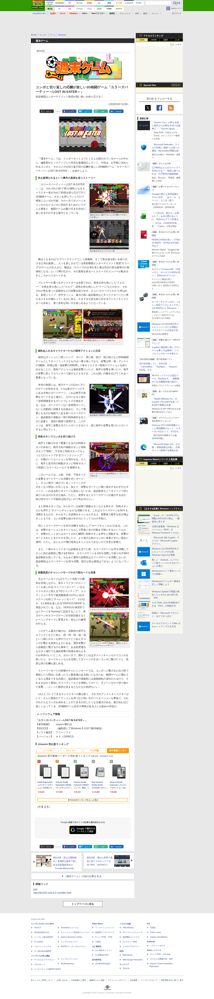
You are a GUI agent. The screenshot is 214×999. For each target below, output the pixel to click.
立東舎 (98, 942)
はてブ (87, 111)
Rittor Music (97, 924)
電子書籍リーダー (118, 750)
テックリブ (124, 964)
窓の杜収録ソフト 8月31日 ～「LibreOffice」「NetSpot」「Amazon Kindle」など (158, 366)
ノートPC (47, 750)
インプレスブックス (69, 959)
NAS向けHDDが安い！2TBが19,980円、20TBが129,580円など (166, 242)
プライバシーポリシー (117, 980)
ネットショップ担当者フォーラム (75, 932)
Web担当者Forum (41, 932)
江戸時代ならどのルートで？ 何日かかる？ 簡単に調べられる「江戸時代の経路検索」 (167, 170)
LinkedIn (118, 111)
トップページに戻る (82, 904)
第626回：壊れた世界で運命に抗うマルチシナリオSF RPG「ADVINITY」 (99, 861)
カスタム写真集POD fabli (161, 959)
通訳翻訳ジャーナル (131, 937)
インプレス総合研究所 (43, 937)
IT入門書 (94, 750)
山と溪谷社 (97, 946)
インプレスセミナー (69, 942)
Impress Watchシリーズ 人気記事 (160, 459)
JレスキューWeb (130, 942)
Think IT (37, 928)
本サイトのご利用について (42, 980)
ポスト (48, 111)
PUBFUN (151, 942)
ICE (148, 924)
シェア (71, 111)
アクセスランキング (153, 35)
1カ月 (177, 40)
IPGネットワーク (154, 950)
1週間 (165, 40)
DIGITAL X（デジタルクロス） (73, 946)
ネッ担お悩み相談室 (42, 951)
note (102, 111)
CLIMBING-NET (102, 955)
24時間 (154, 40)
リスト (57, 111)
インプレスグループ (149, 980)
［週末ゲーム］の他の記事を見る (83, 876)
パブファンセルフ (157, 946)
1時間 (141, 40)
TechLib (126, 968)
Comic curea (155, 932)
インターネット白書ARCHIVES (47, 969)
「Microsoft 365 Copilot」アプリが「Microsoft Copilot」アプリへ (165, 540)
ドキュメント (125, 13)
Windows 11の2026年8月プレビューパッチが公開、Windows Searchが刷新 (165, 551)
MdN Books (128, 955)
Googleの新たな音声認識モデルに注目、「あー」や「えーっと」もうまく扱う (166, 197)
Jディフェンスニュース (132, 932)
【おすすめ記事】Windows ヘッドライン (163, 509)
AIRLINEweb (128, 928)
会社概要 (133, 980)
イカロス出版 (125, 924)
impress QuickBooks (158, 937)
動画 (145, 13)
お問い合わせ (62, 980)
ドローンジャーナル (42, 946)
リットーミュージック (104, 928)
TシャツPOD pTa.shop (160, 954)
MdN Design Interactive (133, 960)
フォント (155, 13)
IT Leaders (38, 942)
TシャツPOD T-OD (103, 937)
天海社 (153, 928)
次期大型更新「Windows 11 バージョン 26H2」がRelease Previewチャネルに (165, 529)
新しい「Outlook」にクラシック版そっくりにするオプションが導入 (166, 562)
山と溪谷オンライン (103, 950)
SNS (137, 13)
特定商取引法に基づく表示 (172, 980)
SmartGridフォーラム (70, 928)
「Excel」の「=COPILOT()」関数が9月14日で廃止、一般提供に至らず (166, 518)
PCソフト (71, 750)
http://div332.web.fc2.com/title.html (52, 892)
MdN (122, 951)
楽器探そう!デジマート (105, 932)
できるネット (39, 964)
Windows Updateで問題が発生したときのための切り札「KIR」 (166, 594)
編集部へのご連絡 (96, 980)
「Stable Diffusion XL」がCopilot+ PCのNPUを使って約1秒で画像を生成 (165, 401)
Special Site (150, 85)
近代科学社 (97, 960)
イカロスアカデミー (131, 946)
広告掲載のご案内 (78, 980)
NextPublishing (67, 964)
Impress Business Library (71, 937)
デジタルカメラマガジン (44, 960)
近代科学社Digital (102, 964)
